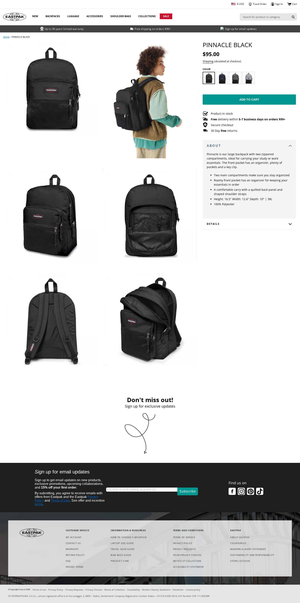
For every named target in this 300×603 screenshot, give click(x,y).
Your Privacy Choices (187, 554)
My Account (74, 537)
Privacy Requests (184, 549)
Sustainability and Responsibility (252, 554)
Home (6, 36)
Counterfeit (238, 543)
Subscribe (187, 491)
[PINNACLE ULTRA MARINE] (222, 78)
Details (213, 224)
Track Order (259, 4)
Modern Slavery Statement (248, 549)
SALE (166, 16)
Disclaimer (178, 589)
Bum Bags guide (121, 554)
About (214, 145)
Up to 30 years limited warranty (64, 29)
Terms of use (39, 589)
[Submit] (293, 17)
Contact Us (73, 543)
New (35, 16)
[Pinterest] (250, 491)
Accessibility (133, 589)
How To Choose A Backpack (129, 537)
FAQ (68, 560)
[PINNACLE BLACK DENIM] (235, 78)
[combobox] (265, 17)
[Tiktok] (259, 491)
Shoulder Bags (120, 16)
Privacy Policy (182, 543)
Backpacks (53, 16)
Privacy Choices (94, 589)
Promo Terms (74, 567)
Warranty (72, 549)
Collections (147, 16)
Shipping (208, 61)
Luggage (73, 16)
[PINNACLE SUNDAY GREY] (248, 78)
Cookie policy (193, 589)
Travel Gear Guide (122, 549)
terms (39, 504)
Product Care (120, 560)
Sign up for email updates (241, 29)
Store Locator (240, 560)
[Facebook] (232, 491)
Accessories (95, 16)
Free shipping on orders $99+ (153, 29)
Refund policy (75, 554)
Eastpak (22, 589)
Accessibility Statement (188, 566)
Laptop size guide (122, 543)
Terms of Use (60, 500)
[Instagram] (241, 491)
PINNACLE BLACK (21, 36)
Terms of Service (184, 537)
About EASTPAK (240, 537)
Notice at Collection (187, 561)
